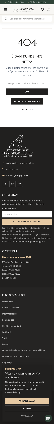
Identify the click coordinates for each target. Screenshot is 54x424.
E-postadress (9, 209)
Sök (27, 91)
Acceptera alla (27, 401)
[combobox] (27, 19)
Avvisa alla (27, 416)
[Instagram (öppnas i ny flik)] (12, 184)
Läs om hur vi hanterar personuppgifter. (27, 241)
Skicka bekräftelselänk (27, 221)
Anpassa (27, 408)
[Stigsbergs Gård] (23, 9)
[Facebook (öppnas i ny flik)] (5, 184)
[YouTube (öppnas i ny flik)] (20, 184)
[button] (48, 418)
